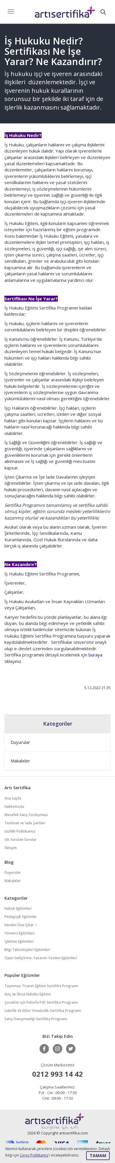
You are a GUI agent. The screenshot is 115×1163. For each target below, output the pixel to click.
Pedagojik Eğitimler (20, 916)
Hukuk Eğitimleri (18, 908)
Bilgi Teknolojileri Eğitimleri (27, 949)
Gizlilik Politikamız (19, 831)
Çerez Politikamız (34, 1155)
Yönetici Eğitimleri (19, 933)
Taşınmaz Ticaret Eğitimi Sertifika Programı (41, 985)
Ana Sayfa (12, 798)
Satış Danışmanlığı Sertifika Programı (35, 1018)
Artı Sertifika (65, 13)
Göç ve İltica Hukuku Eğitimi (27, 994)
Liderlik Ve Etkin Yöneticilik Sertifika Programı (42, 1010)
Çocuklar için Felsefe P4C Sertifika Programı (41, 1002)
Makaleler (20, 761)
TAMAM (98, 1155)
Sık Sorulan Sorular (20, 839)
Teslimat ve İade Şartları (24, 822)
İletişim (10, 847)
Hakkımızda (14, 806)
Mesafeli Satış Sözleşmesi (26, 814)
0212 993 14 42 (57, 1074)
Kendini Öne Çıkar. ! (20, 924)
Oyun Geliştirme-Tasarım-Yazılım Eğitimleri (40, 957)
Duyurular (20, 742)
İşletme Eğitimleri (19, 941)
